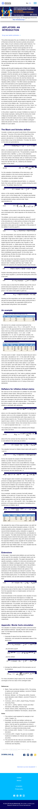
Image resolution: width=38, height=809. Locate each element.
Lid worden (19, 786)
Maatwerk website (11, 805)
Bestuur (19, 780)
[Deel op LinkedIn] (32, 755)
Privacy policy (19, 789)
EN (30, 3)
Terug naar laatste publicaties (10, 35)
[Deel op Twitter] (28, 755)
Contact (19, 778)
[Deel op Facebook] (24, 755)
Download (6, 754)
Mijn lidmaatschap (19, 20)
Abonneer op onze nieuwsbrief (26, 767)
